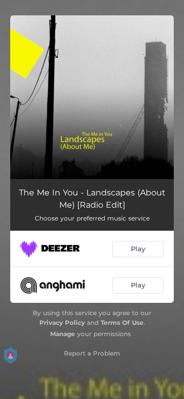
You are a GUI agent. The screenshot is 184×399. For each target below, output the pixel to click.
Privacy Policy (62, 322)
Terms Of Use (122, 322)
